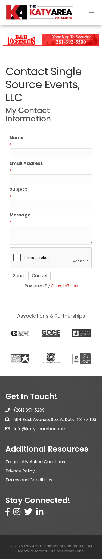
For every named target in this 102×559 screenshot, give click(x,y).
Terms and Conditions (28, 480)
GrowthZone (64, 286)
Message (20, 215)
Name (16, 137)
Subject (18, 189)
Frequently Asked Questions (35, 462)
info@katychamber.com (40, 429)
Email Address (26, 163)
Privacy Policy (20, 471)
